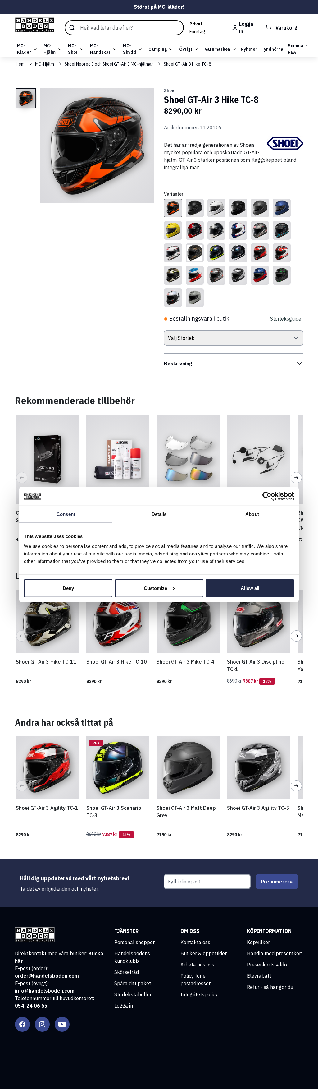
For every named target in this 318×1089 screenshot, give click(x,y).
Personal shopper (134, 942)
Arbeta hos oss (197, 965)
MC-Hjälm (49, 49)
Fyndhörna (272, 49)
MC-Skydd (129, 49)
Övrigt (185, 49)
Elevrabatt (259, 976)
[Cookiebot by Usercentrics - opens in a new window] (267, 496)
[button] (21, 477)
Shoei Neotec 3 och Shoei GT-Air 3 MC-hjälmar (109, 64)
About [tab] (252, 514)
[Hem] (35, 24)
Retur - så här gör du (270, 987)
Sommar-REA (297, 49)
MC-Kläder (24, 49)
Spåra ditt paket (132, 983)
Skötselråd (126, 972)
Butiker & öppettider (203, 953)
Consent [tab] (66, 514)
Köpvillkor (258, 942)
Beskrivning (178, 363)
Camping (157, 49)
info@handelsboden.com (45, 991)
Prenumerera (277, 881)
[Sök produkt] (124, 27)
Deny (68, 588)
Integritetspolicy (199, 994)
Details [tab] (159, 514)
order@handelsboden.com (47, 976)
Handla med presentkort (275, 953)
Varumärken (217, 49)
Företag (197, 32)
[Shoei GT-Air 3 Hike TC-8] (173, 208)
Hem (20, 64)
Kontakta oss (195, 942)
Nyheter (249, 49)
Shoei (169, 90)
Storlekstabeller (133, 994)
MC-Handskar (100, 49)
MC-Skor (73, 49)
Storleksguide (285, 319)
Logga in (123, 1006)
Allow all (250, 588)
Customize (155, 588)
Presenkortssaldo (267, 965)
